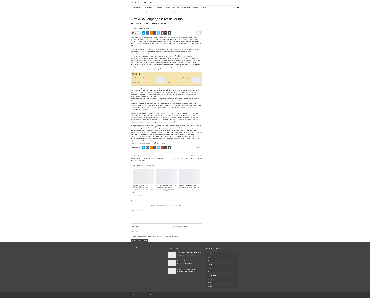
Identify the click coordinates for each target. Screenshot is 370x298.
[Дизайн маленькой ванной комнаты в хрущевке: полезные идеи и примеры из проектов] (160, 80)
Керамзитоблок (212, 275)
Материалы (149, 7)
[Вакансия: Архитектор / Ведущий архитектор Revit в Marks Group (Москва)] (196, 80)
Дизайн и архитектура (173, 7)
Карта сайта (134, 247)
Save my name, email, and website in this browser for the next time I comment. (155, 236)
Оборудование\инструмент (190, 7)
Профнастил (211, 282)
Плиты (209, 257)
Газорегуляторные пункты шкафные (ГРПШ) (187, 158)
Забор (209, 253)
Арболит (210, 286)
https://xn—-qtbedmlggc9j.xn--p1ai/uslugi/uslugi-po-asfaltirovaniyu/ (166, 69)
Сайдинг (210, 264)
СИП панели (211, 279)
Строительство (136, 7)
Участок (159, 7)
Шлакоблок (211, 271)
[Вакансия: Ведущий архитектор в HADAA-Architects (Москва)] (172, 271)
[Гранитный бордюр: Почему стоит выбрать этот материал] (189, 176)
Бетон (209, 268)
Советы (204, 7)
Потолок (210, 260)
